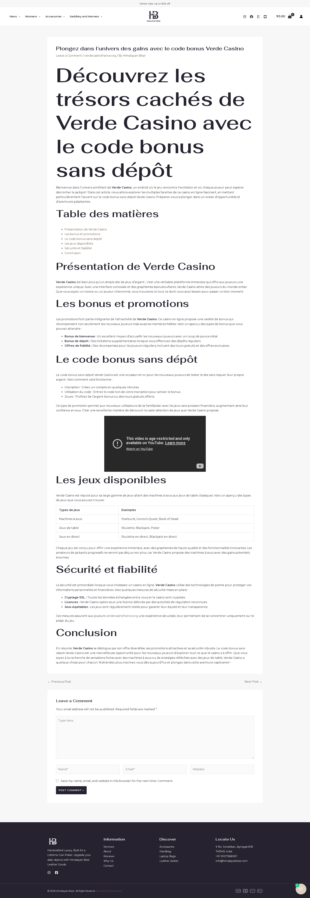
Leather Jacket (168, 861)
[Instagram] (244, 16)
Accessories (53, 16)
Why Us (108, 861)
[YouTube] (265, 16)
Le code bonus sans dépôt (83, 239)
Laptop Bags (167, 856)
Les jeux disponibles (79, 243)
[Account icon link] (301, 16)
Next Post (253, 681)
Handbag (165, 851)
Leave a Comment (69, 55)
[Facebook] (251, 16)
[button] (18, 16)
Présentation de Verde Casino (86, 229)
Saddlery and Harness (84, 16)
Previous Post (59, 681)
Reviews (109, 856)
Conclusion (73, 253)
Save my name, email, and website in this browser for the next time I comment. (117, 781)
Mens (13, 16)
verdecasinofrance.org (100, 55)
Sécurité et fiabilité (78, 248)
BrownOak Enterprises (109, 890)
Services (109, 846)
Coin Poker (65, 855)
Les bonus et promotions (82, 234)
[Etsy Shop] (258, 16)
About (107, 851)
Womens (31, 16)
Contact (109, 865)
